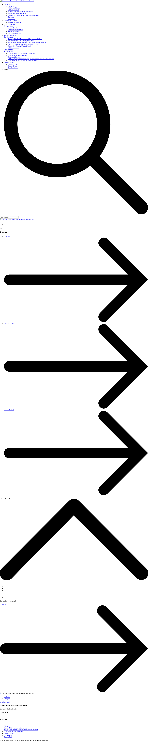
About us (7, 4)
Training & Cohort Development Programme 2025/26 (21, 730)
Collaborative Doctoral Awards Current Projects (23, 60)
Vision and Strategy (14, 8)
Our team (11, 17)
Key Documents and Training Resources (21, 40)
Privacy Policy (8, 735)
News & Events (9, 62)
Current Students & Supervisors (9, 25)
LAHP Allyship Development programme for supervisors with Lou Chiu (31, 59)
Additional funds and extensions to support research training (27, 42)
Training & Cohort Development (10, 36)
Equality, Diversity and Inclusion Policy (20, 11)
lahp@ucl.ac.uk (5, 702)
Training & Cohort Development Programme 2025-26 (25, 39)
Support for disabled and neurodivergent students (23, 15)
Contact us (11, 19)
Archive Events (13, 68)
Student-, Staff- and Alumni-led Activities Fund (23, 44)
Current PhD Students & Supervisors (15, 728)
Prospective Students (10, 20)
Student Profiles (13, 28)
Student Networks (14, 31)
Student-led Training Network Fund (19, 46)
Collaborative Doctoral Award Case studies (21, 53)
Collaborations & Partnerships (8, 50)
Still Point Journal (13, 48)
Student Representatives (15, 30)
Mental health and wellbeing (17, 13)
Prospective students (14, 22)
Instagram (7, 699)
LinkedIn (7, 697)
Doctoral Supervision (15, 33)
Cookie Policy (8, 737)
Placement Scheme (14, 57)
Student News (12, 66)
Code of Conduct (13, 10)
